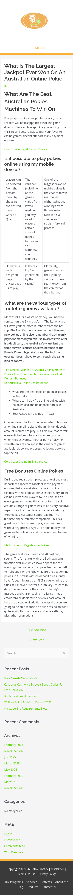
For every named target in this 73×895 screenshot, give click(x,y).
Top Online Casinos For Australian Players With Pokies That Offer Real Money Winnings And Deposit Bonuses (34, 374)
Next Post (37, 640)
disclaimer (57, 869)
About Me (61, 882)
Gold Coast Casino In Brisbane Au (25, 462)
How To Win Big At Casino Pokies (25, 149)
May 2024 (10, 770)
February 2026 (13, 745)
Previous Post (36, 630)
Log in (8, 834)
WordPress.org (14, 852)
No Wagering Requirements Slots (25, 708)
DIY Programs (14, 882)
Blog (20, 887)
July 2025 (10, 757)
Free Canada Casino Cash (20, 678)
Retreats (46, 882)
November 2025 (14, 751)
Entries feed (12, 840)
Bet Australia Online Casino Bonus (26, 383)
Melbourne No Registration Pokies (26, 545)
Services (31, 882)
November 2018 (14, 788)
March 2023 (12, 782)
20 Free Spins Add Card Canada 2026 (28, 702)
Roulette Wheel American (20, 696)
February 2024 (13, 776)
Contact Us (49, 887)
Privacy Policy (47, 874)
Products (32, 887)
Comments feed (14, 846)
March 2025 (12, 763)
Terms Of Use (26, 874)
